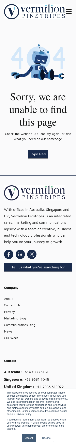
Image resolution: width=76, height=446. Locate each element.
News (8, 331)
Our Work (11, 338)
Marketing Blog (15, 318)
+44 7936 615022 (49, 387)
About (8, 298)
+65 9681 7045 (37, 379)
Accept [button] (29, 437)
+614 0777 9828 (36, 372)
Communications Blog (19, 325)
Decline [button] (46, 437)
